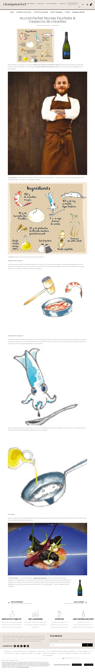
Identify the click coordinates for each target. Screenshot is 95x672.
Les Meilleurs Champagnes (49, 653)
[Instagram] (21, 646)
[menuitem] (84, 4)
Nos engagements (31, 651)
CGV (90, 651)
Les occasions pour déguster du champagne (68, 653)
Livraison (18, 653)
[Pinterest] (15, 646)
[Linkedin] (28, 646)
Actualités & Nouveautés (23, 12)
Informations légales (82, 651)
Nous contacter (41, 651)
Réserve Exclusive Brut (40, 578)
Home (12, 12)
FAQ (48, 651)
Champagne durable (78, 12)
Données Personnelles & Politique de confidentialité (63, 651)
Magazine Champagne (26, 653)
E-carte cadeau (37, 653)
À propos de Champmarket (19, 651)
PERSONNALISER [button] (77, 664)
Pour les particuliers (85, 653)
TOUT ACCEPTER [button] (88, 664)
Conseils (67, 12)
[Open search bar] (79, 6)
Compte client (7, 651)
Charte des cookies (9, 653)
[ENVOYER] (87, 645)
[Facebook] (18, 646)
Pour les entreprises (47, 655)
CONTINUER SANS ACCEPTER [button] (62, 664)
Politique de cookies (23, 667)
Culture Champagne (56, 12)
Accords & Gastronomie (40, 12)
